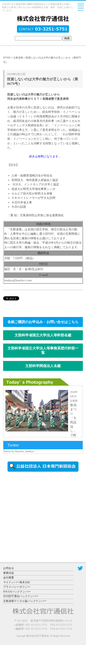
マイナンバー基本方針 (16, 582)
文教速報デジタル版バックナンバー (25, 600)
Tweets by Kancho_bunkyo (18, 451)
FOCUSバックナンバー (17, 591)
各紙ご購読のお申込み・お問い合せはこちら (43, 322)
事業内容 (8, 573)
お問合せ (8, 568)
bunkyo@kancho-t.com (18, 280)
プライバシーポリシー (16, 586)
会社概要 (8, 577)
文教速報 (18, 57)
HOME (7, 57)
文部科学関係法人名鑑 (43, 366)
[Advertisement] (38, 510)
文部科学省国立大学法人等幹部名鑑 (43, 335)
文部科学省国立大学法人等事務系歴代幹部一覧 (43, 350)
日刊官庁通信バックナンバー (20, 596)
